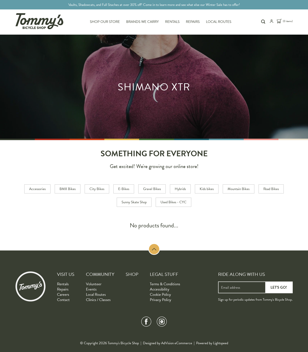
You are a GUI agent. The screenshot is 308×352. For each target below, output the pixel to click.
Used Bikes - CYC (173, 202)
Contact (63, 300)
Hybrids (180, 189)
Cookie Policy (160, 294)
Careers (63, 294)
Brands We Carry (142, 21)
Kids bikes (207, 189)
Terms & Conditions (165, 284)
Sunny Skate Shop (134, 202)
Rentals (172, 21)
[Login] (271, 22)
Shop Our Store (105, 21)
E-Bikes (123, 189)
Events (91, 289)
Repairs (193, 21)
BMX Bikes (68, 189)
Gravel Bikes (152, 189)
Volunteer (93, 284)
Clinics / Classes (98, 300)
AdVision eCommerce (176, 343)
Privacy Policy (160, 300)
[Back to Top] (154, 249)
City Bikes (96, 189)
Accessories (37, 189)
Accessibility (159, 289)
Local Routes (218, 21)
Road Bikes (271, 189)
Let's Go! (278, 287)
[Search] (263, 22)
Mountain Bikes (239, 189)
